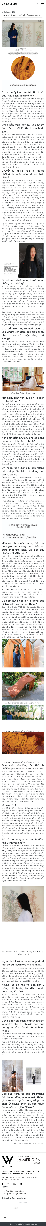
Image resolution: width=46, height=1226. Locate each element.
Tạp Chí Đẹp (38, 1143)
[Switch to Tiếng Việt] (5, 1217)
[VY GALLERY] (9, 3)
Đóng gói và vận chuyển (14, 1193)
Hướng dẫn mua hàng (13, 1191)
